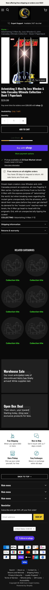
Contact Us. (32, 570)
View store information (12, 165)
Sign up (38, 516)
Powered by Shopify (24, 586)
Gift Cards (38, 578)
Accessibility (24, 580)
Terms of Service (11, 578)
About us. (21, 570)
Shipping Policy (33, 573)
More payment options (24, 154)
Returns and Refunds (16, 573)
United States (23, 529)
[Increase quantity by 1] (23, 121)
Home (4, 29)
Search (12, 570)
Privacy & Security (15, 575)
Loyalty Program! (31, 575)
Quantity (4, 115)
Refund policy (25, 578)
